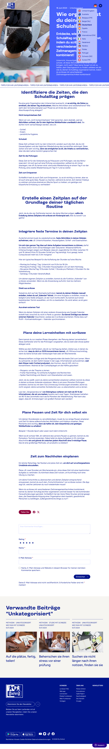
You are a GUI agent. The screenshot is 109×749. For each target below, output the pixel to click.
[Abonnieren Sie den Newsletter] (38, 704)
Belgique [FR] (87, 18)
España (84, 28)
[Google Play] (13, 734)
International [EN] (88, 35)
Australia (85, 14)
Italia (84, 39)
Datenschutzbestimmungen (41, 739)
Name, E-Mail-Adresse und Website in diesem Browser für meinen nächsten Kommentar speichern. (53, 569)
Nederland (86, 42)
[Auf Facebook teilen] (34, 512)
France (84, 32)
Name (22, 548)
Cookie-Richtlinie (25, 739)
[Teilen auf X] (38, 512)
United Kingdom (88, 11)
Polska (84, 49)
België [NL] (86, 21)
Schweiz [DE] (87, 56)
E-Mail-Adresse (26, 558)
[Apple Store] (28, 734)
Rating (22, 539)
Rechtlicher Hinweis (12, 739)
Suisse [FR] (86, 60)
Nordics (85, 46)
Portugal (85, 53)
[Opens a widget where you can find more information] (99, 745)
